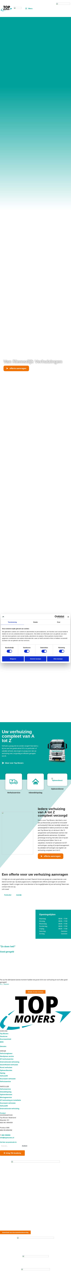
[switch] (26, 651)
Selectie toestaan (35, 659)
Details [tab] (35, 622)
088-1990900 (6, 1135)
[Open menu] (29, 8)
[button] (1, 785)
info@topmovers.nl (7, 1138)
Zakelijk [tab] (19, 895)
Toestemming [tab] (12, 622)
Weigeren (13, 659)
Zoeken (24, 1146)
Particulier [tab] (7, 895)
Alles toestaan (58, 659)
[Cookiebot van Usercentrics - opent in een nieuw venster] (56, 616)
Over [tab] (58, 622)
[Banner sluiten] (68, 616)
